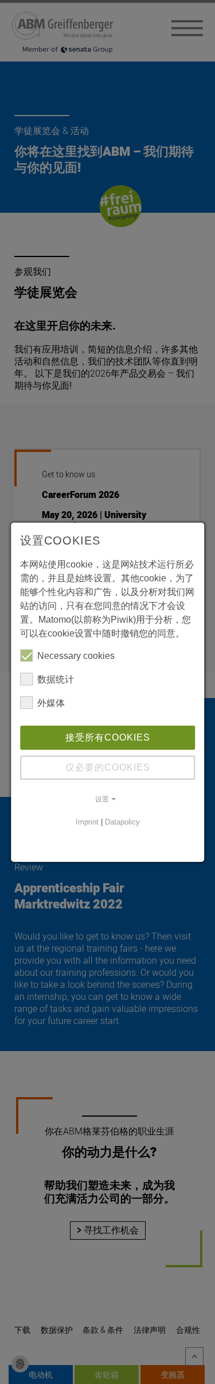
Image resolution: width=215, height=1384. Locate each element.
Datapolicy (122, 822)
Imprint (87, 822)
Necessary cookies (76, 656)
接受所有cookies (107, 737)
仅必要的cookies (107, 767)
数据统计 (55, 679)
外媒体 (51, 703)
